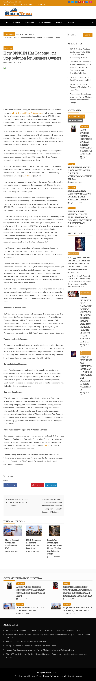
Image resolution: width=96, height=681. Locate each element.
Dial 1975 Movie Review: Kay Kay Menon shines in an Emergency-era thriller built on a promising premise (79, 263)
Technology (23, 4)
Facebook (69, 2)
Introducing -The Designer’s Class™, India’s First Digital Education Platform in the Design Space (80, 217)
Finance (6, 4)
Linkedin (76, 2)
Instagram (90, 2)
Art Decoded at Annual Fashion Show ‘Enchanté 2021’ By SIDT (17, 502)
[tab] (76, 116)
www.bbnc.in (27, 176)
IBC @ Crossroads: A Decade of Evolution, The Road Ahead (33, 544)
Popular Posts (76, 116)
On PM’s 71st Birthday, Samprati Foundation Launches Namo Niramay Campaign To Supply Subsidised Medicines (51, 505)
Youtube (83, 2)
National (70, 22)
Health (59, 22)
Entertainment (45, 22)
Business (16, 22)
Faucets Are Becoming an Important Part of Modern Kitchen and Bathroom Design (54, 547)
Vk (86, 2)
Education (29, 22)
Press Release (40, 4)
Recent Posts (75, 120)
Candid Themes (74, 676)
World (31, 4)
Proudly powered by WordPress (28, 676)
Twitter (72, 2)
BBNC (47, 445)
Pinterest (79, 2)
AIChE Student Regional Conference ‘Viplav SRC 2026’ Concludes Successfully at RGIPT (86, 142)
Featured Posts (76, 233)
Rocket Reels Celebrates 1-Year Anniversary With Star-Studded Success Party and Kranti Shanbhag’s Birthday (80, 67)
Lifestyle (14, 4)
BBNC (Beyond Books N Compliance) (27, 113)
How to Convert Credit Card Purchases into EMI (12, 544)
